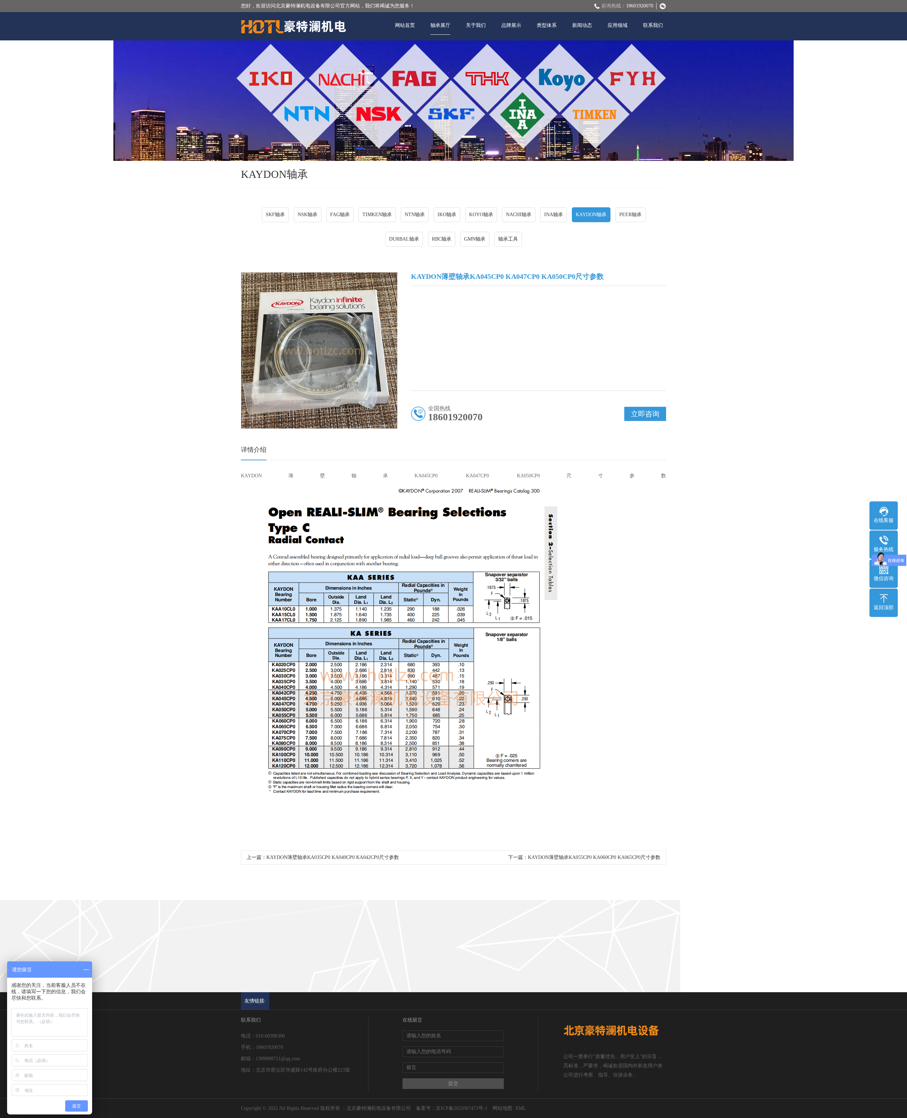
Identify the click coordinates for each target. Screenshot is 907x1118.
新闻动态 (582, 25)
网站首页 (405, 25)
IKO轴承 (447, 214)
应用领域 (617, 25)
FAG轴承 (340, 214)
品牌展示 (511, 25)
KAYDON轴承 (591, 214)
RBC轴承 (441, 239)
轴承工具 (508, 239)
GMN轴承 (474, 239)
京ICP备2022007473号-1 (462, 1108)
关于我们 (476, 25)
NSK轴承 (307, 214)
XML (520, 1108)
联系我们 (653, 25)
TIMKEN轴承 (377, 214)
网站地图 (502, 1108)
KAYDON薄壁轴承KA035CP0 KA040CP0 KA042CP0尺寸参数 (332, 857)
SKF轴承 (275, 214)
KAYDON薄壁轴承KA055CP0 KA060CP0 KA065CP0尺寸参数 (594, 857)
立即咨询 (645, 414)
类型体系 (547, 25)
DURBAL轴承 (404, 239)
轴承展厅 (440, 25)
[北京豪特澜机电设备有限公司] (294, 27)
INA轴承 (553, 214)
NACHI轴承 (518, 214)
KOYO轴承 (481, 214)
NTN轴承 (415, 214)
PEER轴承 (630, 214)
